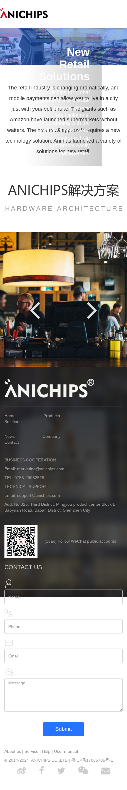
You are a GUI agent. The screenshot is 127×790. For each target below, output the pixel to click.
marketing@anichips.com (40, 468)
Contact (11, 442)
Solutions (13, 421)
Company (52, 436)
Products (51, 415)
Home (10, 415)
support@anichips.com (38, 495)
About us (12, 751)
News (9, 436)
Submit (63, 729)
